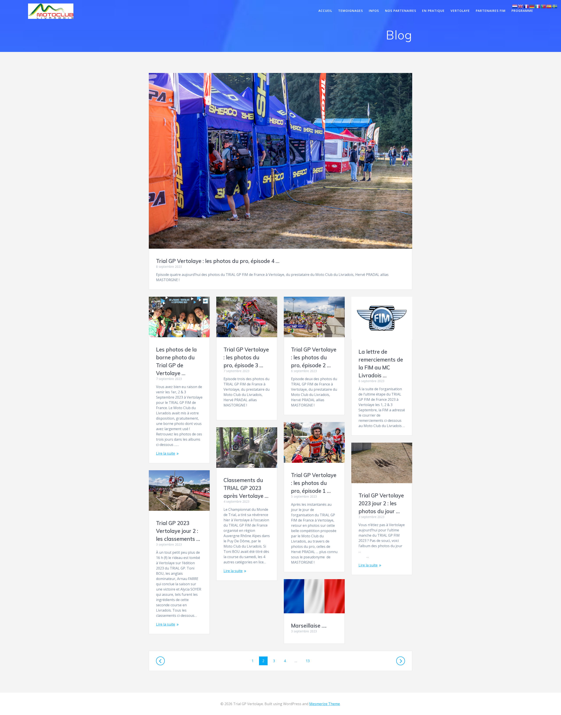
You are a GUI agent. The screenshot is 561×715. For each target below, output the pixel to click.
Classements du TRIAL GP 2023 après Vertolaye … (246, 488)
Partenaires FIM (491, 11)
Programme (522, 11)
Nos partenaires (400, 11)
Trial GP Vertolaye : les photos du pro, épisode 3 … (246, 357)
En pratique (433, 11)
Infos (374, 11)
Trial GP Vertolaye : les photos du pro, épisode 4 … (217, 261)
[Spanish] (549, 6)
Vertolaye (460, 11)
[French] (526, 6)
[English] (521, 6)
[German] (532, 6)
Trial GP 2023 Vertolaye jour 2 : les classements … (178, 531)
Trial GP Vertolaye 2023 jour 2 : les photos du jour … (381, 503)
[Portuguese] (543, 6)
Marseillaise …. (309, 625)
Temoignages (350, 11)
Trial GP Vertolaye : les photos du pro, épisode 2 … (313, 357)
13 (309, 660)
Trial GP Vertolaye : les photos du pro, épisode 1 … (313, 483)
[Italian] (538, 6)
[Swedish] (555, 6)
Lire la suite (165, 453)
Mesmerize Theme (324, 703)
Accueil (325, 11)
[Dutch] (515, 6)
